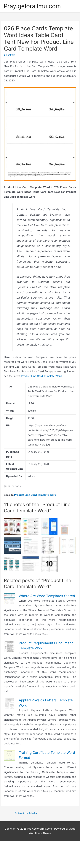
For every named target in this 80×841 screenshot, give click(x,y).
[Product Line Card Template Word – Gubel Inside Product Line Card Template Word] (49, 564)
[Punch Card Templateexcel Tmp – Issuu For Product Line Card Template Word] (31, 564)
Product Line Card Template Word (41, 376)
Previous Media (25, 813)
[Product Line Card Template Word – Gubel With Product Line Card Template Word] (12, 526)
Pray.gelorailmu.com (32, 6)
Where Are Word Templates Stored (47, 596)
